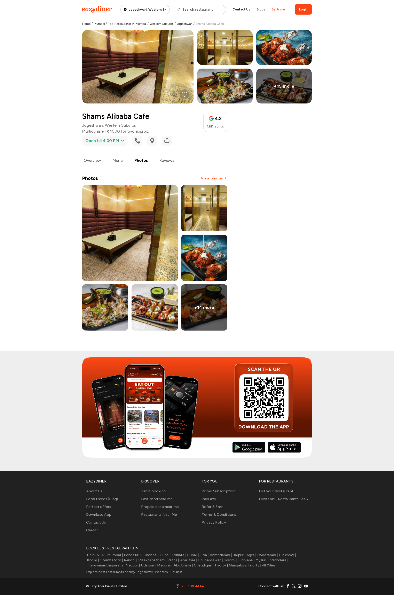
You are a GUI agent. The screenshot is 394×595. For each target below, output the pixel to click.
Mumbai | (115, 555)
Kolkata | (179, 555)
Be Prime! (279, 9)
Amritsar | (188, 560)
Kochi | (93, 560)
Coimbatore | (111, 560)
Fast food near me (157, 499)
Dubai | (193, 555)
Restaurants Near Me (159, 514)
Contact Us (241, 9)
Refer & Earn (212, 506)
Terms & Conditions (219, 514)
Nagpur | (133, 565)
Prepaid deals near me (160, 506)
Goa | (204, 555)
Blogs (261, 9)
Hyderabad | (267, 555)
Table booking (153, 491)
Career (92, 530)
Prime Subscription (218, 491)
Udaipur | (148, 565)
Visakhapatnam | (152, 560)
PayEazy (209, 499)
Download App (98, 514)
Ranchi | (130, 560)
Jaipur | (239, 555)
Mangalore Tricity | (245, 565)
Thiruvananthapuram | (106, 565)
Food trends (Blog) (102, 499)
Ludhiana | (246, 560)
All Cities (268, 565)
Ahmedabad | (221, 555)
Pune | (165, 555)
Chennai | (151, 555)
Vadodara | (279, 560)
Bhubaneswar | (210, 560)
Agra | (251, 555)
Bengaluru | (133, 555)
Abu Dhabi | (183, 565)
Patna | (173, 560)
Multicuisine (93, 131)
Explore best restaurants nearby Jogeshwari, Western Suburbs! (134, 572)
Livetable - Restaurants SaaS (283, 499)
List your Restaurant (276, 491)
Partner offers (98, 506)
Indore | (230, 560)
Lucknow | (287, 555)
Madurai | (165, 565)
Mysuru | (262, 560)
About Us (94, 491)
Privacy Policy (214, 522)
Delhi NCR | (97, 555)
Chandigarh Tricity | (211, 565)
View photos (212, 178)
